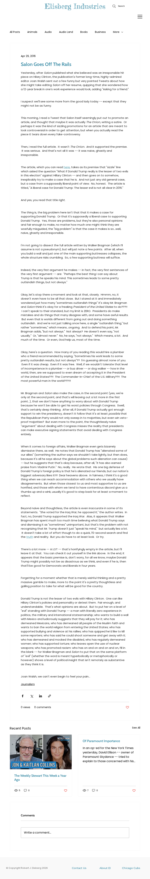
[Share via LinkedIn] (40, 696)
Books (84, 32)
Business (100, 32)
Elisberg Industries (75, 6)
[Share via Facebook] (22, 696)
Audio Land (66, 32)
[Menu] (140, 16)
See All (136, 727)
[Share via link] (49, 696)
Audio (48, 32)
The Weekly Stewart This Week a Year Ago (40, 778)
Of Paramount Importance (101, 741)
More (116, 32)
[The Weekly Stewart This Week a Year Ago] (41, 752)
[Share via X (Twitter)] (31, 696)
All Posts (15, 32)
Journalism (28, 684)
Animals (32, 32)
